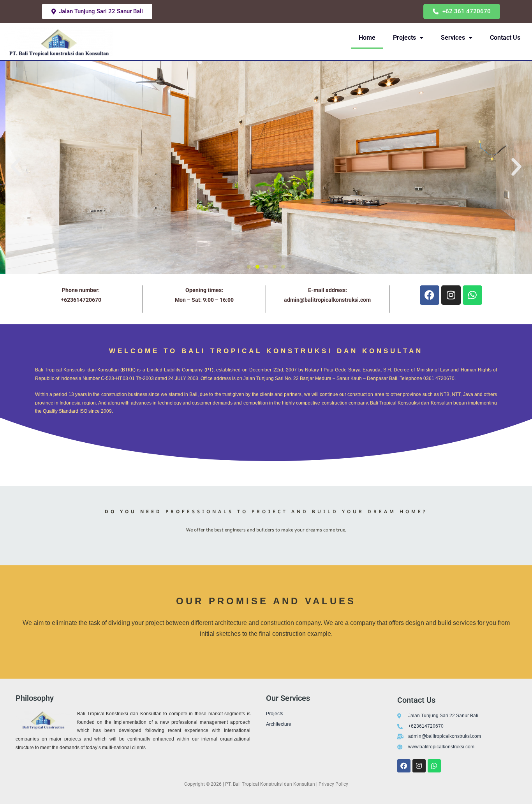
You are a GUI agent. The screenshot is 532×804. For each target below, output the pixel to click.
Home (367, 37)
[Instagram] (419, 765)
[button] (461, 11)
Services (453, 37)
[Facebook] (403, 765)
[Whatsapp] (434, 765)
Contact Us (505, 37)
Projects (404, 37)
